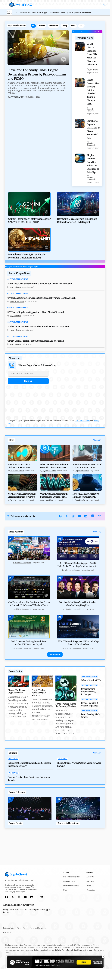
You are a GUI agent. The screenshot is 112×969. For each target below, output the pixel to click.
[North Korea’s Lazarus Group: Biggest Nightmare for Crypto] (22, 482)
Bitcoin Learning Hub (71, 877)
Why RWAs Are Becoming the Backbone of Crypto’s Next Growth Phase (54, 495)
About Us (90, 877)
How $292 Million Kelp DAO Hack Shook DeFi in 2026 (86, 495)
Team (88, 886)
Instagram (73, 516)
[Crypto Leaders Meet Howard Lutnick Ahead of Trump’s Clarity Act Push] (80, 82)
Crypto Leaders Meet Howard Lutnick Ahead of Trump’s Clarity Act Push (93, 91)
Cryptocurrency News (17, 279)
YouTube (79, 516)
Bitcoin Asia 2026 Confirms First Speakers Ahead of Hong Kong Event (78, 604)
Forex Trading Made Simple (90, 715)
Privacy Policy (22, 928)
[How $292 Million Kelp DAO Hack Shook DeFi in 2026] (87, 482)
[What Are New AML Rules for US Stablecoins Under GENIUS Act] (55, 453)
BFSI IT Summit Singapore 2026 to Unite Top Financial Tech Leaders (78, 643)
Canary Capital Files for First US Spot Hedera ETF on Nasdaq (35, 340)
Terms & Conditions (82, 421)
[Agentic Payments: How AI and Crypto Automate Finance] (87, 453)
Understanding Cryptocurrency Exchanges (88, 691)
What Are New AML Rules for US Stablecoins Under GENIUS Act (54, 466)
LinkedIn (85, 516)
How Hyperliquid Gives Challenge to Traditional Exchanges (19, 466)
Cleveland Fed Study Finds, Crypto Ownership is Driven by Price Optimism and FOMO (55, 12)
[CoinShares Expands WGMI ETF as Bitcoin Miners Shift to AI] (80, 123)
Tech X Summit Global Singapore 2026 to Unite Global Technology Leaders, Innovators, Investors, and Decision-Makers (78, 566)
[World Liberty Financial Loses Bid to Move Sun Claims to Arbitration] (80, 46)
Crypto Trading (69, 881)
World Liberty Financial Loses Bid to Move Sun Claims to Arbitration (92, 54)
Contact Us (90, 890)
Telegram (99, 516)
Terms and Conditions (38, 928)
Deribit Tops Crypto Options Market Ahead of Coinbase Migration (38, 326)
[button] (5, 4)
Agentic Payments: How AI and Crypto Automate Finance (87, 466)
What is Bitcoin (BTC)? (91, 680)
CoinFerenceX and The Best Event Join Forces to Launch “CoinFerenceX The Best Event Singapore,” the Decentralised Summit (29, 605)
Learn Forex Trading (71, 886)
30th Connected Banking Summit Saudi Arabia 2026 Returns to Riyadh (29, 643)
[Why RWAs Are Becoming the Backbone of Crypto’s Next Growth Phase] (55, 482)
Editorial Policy (9, 928)
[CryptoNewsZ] (21, 4)
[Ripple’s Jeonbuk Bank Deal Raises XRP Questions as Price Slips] (80, 158)
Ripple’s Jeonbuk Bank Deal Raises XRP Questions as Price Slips (93, 164)
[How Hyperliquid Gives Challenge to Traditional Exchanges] (22, 453)
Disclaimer (7, 932)
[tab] (33, 26)
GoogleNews (92, 516)
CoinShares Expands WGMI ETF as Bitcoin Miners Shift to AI (93, 129)
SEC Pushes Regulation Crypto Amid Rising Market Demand (35, 312)
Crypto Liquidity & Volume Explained (89, 704)
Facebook (60, 516)
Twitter (66, 516)
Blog (65, 890)
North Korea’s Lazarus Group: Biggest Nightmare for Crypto (22, 495)
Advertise (90, 881)
